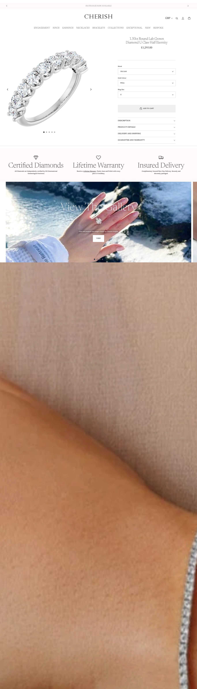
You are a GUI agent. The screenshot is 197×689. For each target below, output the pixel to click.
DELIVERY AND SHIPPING (129, 134)
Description (124, 121)
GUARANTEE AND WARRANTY (131, 140)
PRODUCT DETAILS (126, 127)
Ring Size (121, 89)
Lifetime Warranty (90, 171)
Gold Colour (122, 78)
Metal (120, 66)
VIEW (98, 238)
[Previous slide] (7, 6)
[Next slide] (188, 6)
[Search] (177, 18)
